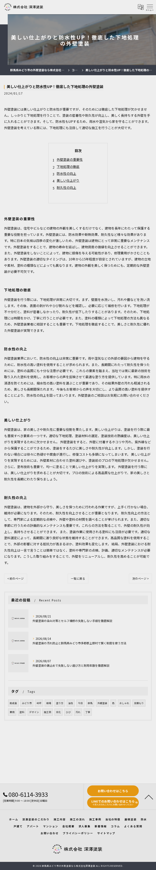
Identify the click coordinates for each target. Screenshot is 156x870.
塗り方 (59, 703)
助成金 (13, 703)
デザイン (34, 712)
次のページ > (140, 578)
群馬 (90, 703)
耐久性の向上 (66, 187)
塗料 (22, 712)
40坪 (39, 703)
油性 (70, 703)
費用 (12, 712)
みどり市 (27, 703)
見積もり (139, 703)
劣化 (58, 712)
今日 (80, 703)
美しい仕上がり (68, 180)
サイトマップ (106, 833)
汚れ (78, 712)
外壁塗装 (102, 703)
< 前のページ (15, 578)
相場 (48, 703)
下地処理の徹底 (68, 166)
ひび (68, 712)
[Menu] (149, 6)
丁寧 (87, 712)
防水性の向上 (66, 173)
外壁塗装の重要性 (70, 159)
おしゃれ (124, 703)
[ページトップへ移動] (149, 797)
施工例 (47, 712)
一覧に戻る (78, 578)
